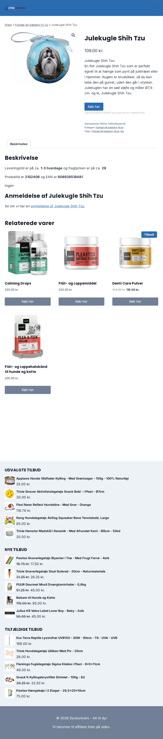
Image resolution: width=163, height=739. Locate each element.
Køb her (94, 107)
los (122, 131)
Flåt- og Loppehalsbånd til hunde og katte (26, 369)
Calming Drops (18, 283)
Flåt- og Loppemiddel (77, 283)
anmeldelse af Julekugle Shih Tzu (57, 206)
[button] (73, 35)
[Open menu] (154, 8)
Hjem (8, 24)
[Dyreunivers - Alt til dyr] (15, 8)
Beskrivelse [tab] (18, 144)
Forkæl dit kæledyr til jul (31, 24)
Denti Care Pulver (127, 283)
